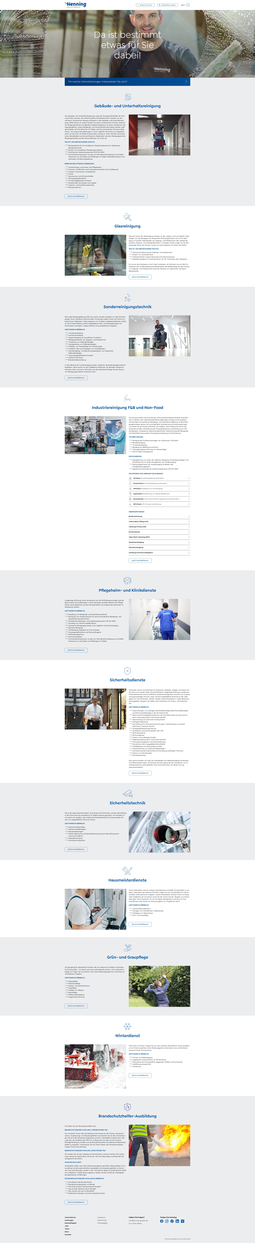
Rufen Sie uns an (146, 5)
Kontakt (68, 1235)
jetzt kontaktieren (76, 196)
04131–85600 (137, 1223)
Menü (183, 5)
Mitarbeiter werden (168, 5)
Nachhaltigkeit (71, 1223)
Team (67, 1229)
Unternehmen (70, 1217)
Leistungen (69, 1220)
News (67, 1232)
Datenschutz (102, 1220)
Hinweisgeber (102, 1223)
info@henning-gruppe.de (138, 1220)
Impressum (101, 1217)
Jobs (66, 1226)
